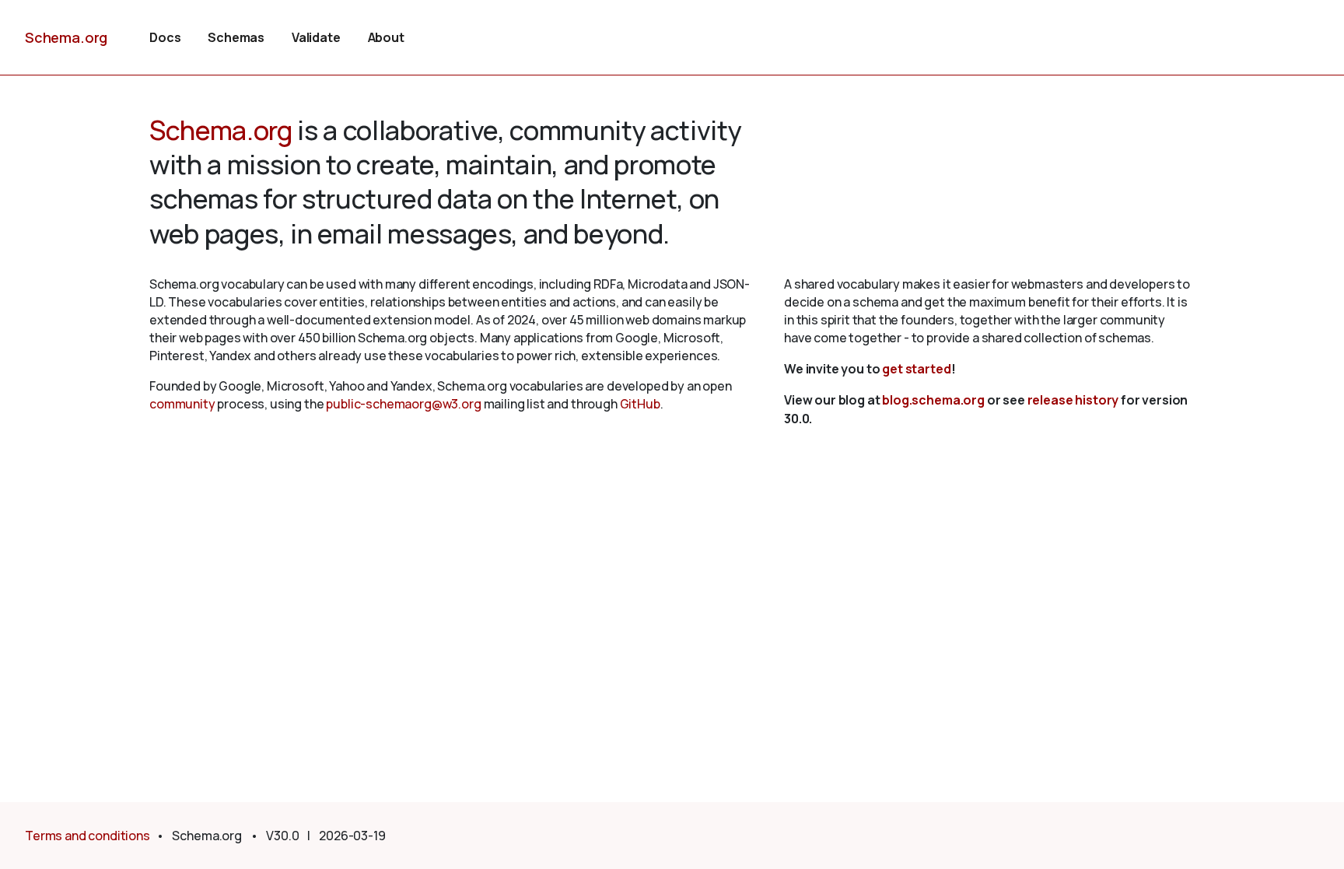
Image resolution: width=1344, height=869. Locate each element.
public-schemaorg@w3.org (403, 403)
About (386, 37)
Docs (164, 37)
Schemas (236, 37)
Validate (316, 37)
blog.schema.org (933, 399)
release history (1073, 399)
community (182, 403)
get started (916, 368)
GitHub (640, 403)
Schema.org (66, 37)
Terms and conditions (87, 835)
